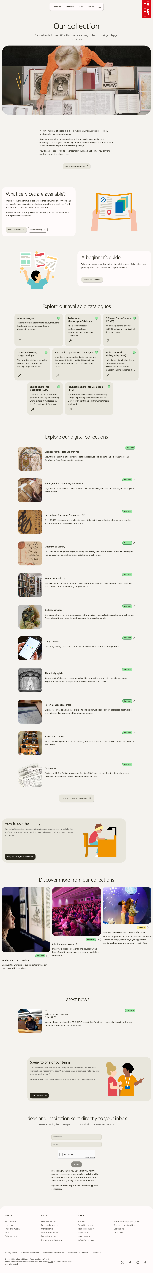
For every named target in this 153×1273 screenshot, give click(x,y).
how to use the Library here (56, 154)
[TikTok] (145, 1262)
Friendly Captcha (90, 1157)
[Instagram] (138, 1262)
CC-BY (50, 1261)
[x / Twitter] (122, 1262)
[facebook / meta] (130, 1262)
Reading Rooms (90, 150)
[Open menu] (100, 7)
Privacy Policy (66, 1180)
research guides (74, 145)
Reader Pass (57, 150)
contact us (56, 1188)
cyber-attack (36, 200)
